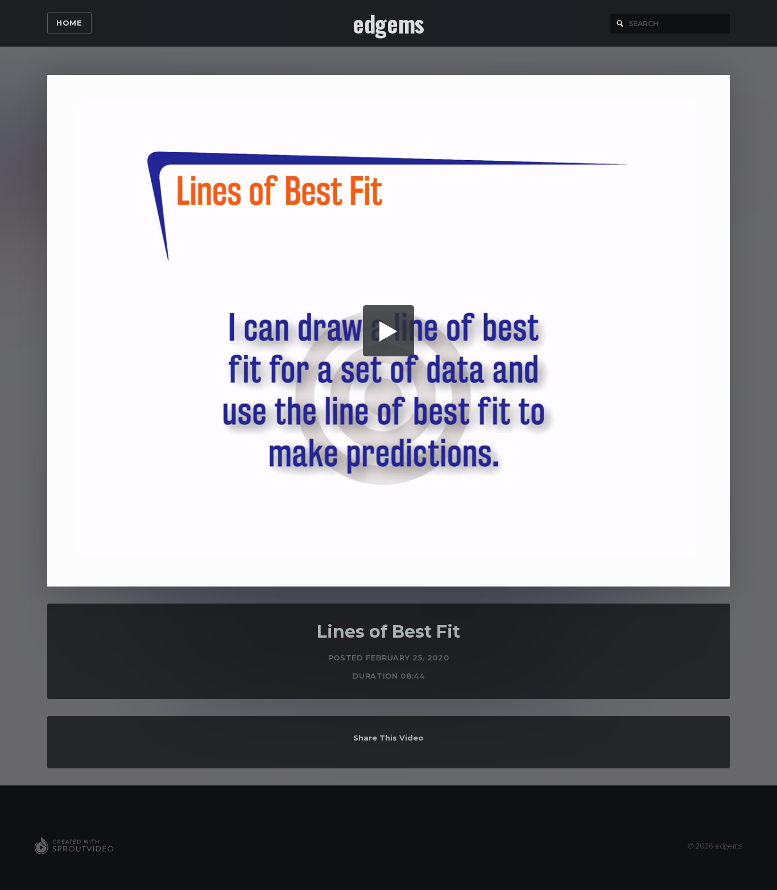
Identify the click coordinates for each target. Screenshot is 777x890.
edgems (388, 23)
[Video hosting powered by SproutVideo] (74, 846)
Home (69, 22)
